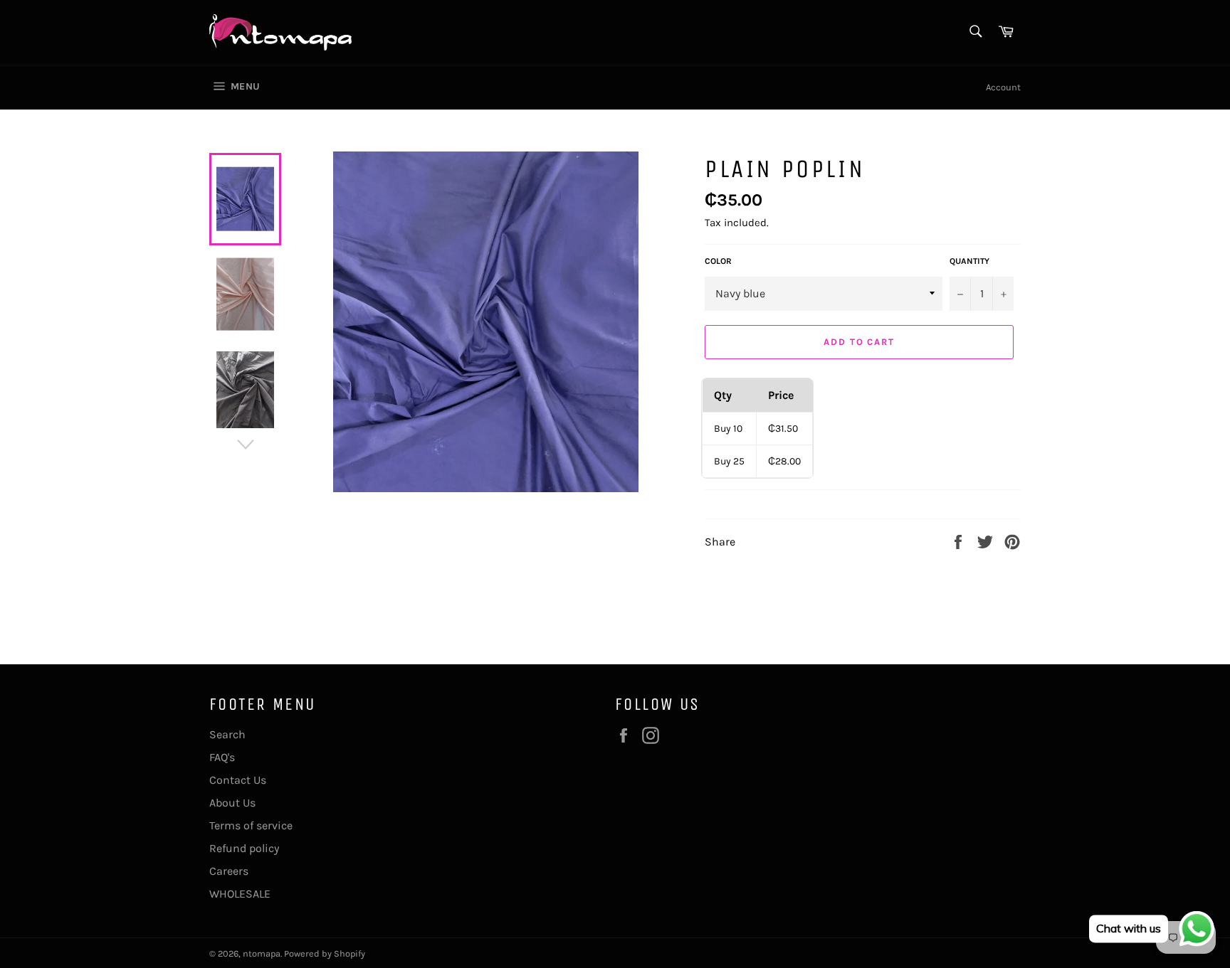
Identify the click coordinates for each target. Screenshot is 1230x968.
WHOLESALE (239, 893)
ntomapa (261, 953)
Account (1003, 87)
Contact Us (237, 780)
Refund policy (244, 848)
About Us (232, 802)
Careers (228, 871)
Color (718, 261)
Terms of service (251, 825)
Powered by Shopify (324, 953)
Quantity (969, 261)
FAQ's (222, 757)
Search (227, 734)
